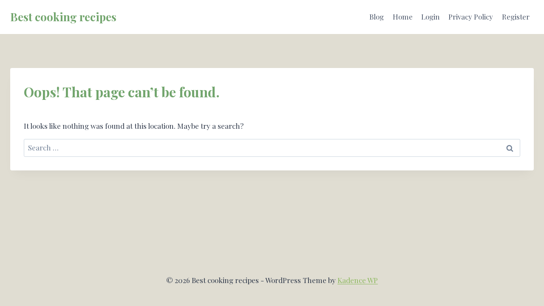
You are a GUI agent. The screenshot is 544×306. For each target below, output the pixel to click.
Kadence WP (357, 280)
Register (516, 16)
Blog (376, 16)
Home (403, 16)
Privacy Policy (470, 16)
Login (430, 16)
